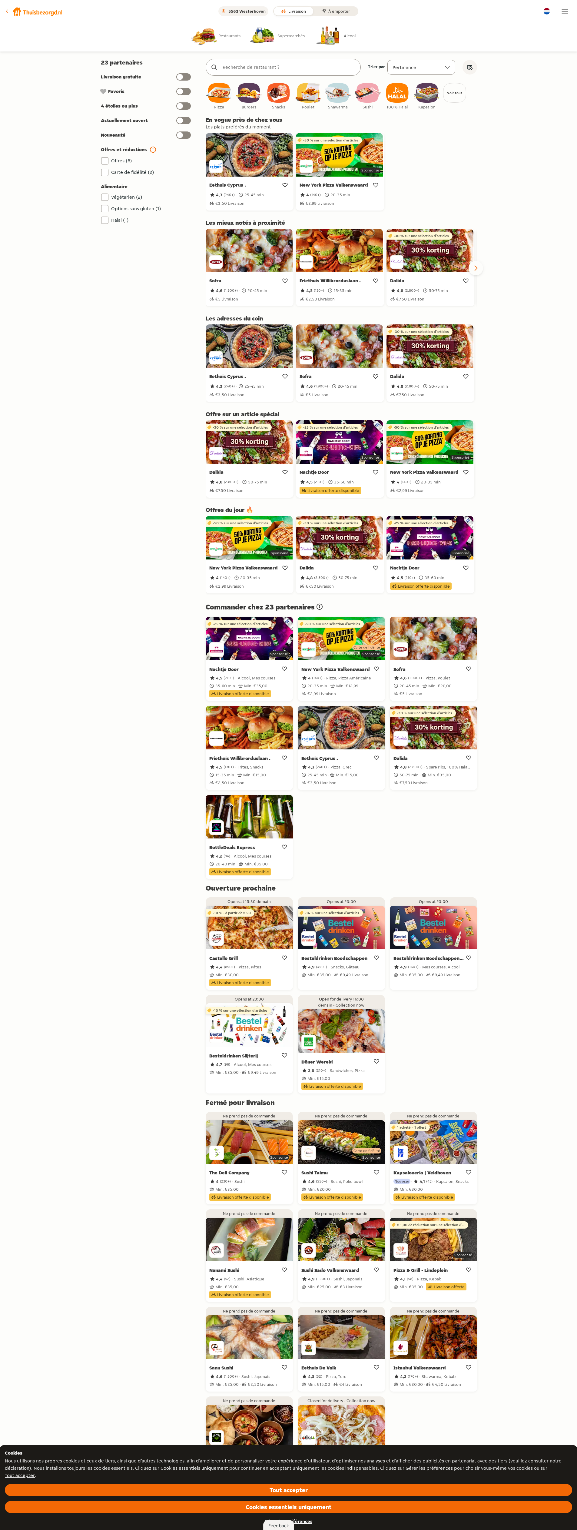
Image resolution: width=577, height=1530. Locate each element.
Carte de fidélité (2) (132, 172)
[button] (33, 11)
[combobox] (289, 67)
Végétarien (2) (126, 197)
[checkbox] (219, 96)
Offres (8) (121, 161)
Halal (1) (120, 220)
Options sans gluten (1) (136, 208)
